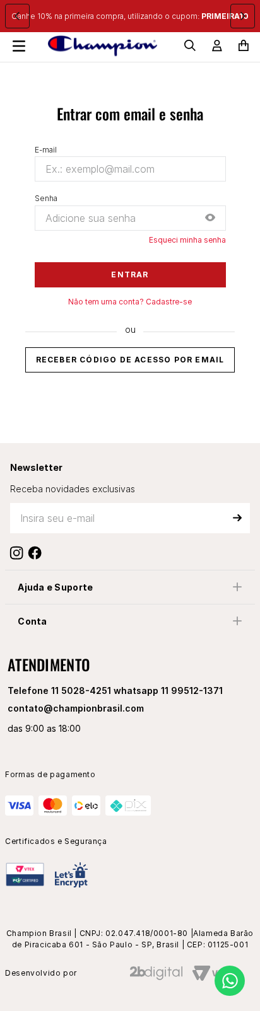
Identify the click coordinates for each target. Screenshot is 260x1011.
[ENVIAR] (237, 518)
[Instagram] (19, 553)
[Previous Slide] (17, 16)
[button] (210, 218)
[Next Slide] (242, 16)
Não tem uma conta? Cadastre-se (130, 302)
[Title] (37, 553)
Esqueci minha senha (187, 240)
